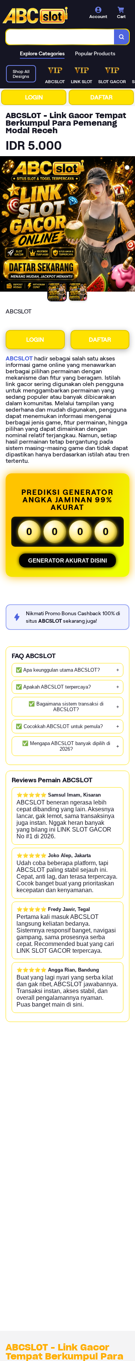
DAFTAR (101, 97)
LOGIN (34, 97)
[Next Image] (129, 225)
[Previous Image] (6, 225)
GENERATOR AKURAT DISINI (67, 560)
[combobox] (60, 36)
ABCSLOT (19, 358)
